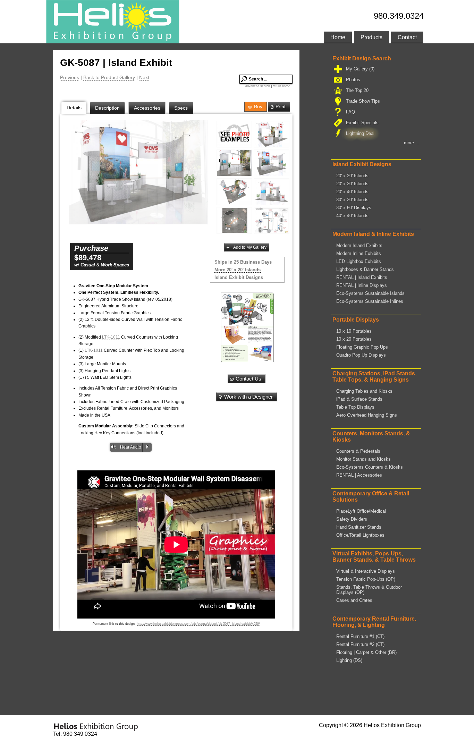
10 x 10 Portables (354, 331)
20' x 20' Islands (352, 175)
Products (371, 37)
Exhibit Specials (362, 122)
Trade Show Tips (363, 101)
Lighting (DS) (349, 660)
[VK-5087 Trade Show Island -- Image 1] (271, 134)
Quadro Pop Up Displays (361, 355)
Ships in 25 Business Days (243, 262)
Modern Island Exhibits (359, 245)
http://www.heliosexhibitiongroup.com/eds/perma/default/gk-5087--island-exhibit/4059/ (198, 623)
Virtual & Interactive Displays (365, 571)
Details (74, 107)
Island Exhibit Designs (238, 277)
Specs (181, 108)
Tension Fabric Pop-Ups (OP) (365, 579)
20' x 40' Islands (352, 191)
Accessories (147, 108)
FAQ (350, 111)
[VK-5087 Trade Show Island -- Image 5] (271, 191)
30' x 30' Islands (352, 199)
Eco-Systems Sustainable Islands (370, 293)
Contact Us (248, 379)
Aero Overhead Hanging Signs (366, 415)
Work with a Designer (248, 397)
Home (337, 37)
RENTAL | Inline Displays (361, 285)
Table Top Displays (355, 407)
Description (107, 108)
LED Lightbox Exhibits (358, 261)
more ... (412, 142)
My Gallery (360, 68)
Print (281, 106)
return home (281, 86)
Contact (407, 37)
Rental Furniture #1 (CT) (360, 636)
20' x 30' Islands (352, 183)
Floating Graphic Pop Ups (362, 347)
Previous (69, 77)
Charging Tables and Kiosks (364, 391)
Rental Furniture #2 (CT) (360, 644)
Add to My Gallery (249, 247)
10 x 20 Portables (354, 339)
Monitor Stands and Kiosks (363, 459)
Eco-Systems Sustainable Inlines (369, 301)
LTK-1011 (111, 337)
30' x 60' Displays (353, 207)
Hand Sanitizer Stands (358, 527)
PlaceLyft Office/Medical (361, 511)
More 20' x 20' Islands (237, 269)
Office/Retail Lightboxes (360, 535)
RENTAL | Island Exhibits (361, 277)
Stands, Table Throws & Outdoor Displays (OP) (369, 590)
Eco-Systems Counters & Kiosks (369, 467)
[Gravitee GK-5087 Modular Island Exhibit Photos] (234, 134)
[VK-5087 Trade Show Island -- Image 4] (234, 191)
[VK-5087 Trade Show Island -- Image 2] (234, 162)
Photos (353, 79)
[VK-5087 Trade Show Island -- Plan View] (234, 220)
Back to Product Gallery (109, 77)
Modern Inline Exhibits (358, 253)
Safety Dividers (351, 519)
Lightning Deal (360, 133)
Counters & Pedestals (358, 451)
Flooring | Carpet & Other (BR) (366, 652)
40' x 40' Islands (352, 215)
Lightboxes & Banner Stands (365, 269)
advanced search (257, 86)
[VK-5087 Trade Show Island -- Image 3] (138, 172)
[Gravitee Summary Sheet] (247, 327)
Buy (258, 106)
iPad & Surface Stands (359, 399)
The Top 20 (357, 90)
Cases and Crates (354, 600)
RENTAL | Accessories (359, 475)
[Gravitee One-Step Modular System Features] (271, 220)
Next (144, 77)
